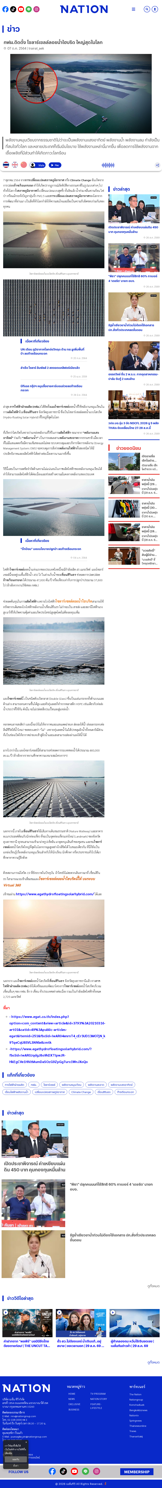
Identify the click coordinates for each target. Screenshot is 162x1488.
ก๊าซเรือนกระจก (125, 1092)
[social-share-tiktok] (13, 9)
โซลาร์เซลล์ (49, 1085)
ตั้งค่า (16, 1465)
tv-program (98, 1393)
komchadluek (136, 1404)
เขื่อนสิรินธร (104, 1092)
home (72, 1393)
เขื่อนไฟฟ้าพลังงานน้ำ (16, 1092)
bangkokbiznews (138, 1410)
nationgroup (136, 1399)
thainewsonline (137, 1425)
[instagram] (96, 1474)
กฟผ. (34, 1085)
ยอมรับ (15, 1459)
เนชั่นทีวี (71, 1484)
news (72, 1398)
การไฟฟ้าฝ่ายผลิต (14, 1085)
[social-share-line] (29, 9)
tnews (132, 1431)
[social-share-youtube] (21, 9)
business (74, 1409)
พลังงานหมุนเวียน (71, 1085)
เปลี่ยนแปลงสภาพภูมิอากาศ (50, 1092)
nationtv (134, 1415)
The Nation (135, 1394)
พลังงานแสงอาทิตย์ (122, 1085)
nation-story (98, 1398)
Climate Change (81, 1092)
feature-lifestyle (96, 1405)
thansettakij (136, 1436)
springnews (135, 1420)
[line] (85, 1474)
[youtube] (74, 1474)
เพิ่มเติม (8, 1452)
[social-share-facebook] (5, 9)
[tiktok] (63, 1474)
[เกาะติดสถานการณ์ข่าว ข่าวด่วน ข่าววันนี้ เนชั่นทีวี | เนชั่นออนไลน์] (84, 9)
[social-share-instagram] (36, 9)
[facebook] (52, 1474)
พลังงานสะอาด (96, 1085)
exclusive (74, 1404)
